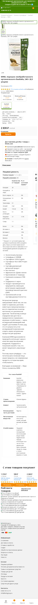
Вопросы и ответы (7, 552)
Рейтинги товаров (6, 489)
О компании (4, 540)
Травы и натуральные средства (11, 569)
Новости (3, 557)
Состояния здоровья (7, 581)
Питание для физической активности (12, 567)
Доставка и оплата (7, 543)
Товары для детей (6, 571)
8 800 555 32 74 (6, 591)
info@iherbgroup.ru (6, 593)
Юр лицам (4, 555)
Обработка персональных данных (11, 550)
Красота (3, 579)
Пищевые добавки (6, 564)
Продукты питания (7, 576)
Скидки (3, 547)
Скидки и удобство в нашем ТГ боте (18, 4)
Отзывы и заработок (7, 545)
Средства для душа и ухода (9, 583)
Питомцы (4, 574)
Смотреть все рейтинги (26, 489)
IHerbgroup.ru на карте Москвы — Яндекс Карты (36, 243)
